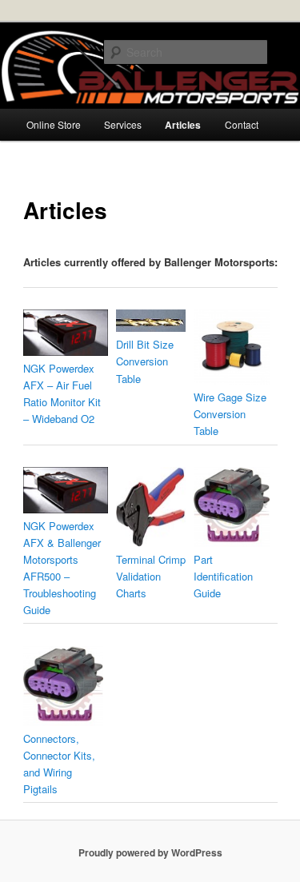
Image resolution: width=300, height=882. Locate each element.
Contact (241, 124)
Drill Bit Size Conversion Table (145, 361)
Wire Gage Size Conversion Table (230, 413)
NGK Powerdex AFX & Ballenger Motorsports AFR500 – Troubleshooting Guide (62, 568)
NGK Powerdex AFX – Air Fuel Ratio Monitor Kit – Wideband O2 (62, 393)
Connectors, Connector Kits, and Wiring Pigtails (59, 763)
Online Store (53, 124)
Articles (183, 125)
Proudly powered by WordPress (150, 852)
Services (123, 124)
